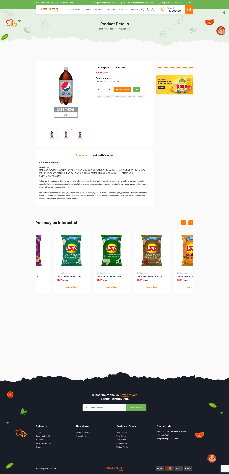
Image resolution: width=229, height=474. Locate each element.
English (164, 3)
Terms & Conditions (83, 432)
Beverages (108, 97)
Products (98, 9)
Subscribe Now (136, 407)
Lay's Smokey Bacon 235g (132, 276)
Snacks (140, 97)
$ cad (177, 3)
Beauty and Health (43, 436)
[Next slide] (190, 222)
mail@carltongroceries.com (104, 3)
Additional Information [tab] (102, 155)
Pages (133, 9)
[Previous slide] (183, 222)
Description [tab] (81, 155)
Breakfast (39, 440)
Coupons (123, 9)
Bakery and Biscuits (43, 443)
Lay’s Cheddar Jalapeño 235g (174, 276)
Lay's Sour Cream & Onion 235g (92, 276)
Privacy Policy (81, 436)
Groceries (131, 97)
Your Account (121, 432)
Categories (75, 9)
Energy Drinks (120, 97)
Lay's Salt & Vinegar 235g (52, 276)
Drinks (99, 97)
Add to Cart (54, 287)
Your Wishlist (121, 440)
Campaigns (111, 9)
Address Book (122, 443)
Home (88, 9)
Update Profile (122, 447)
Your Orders (121, 436)
